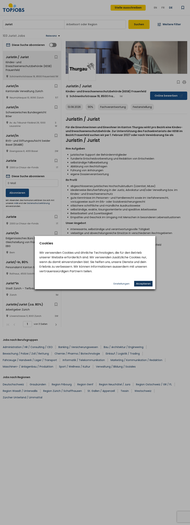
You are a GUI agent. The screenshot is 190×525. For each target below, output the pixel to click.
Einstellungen (122, 283)
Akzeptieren (143, 283)
